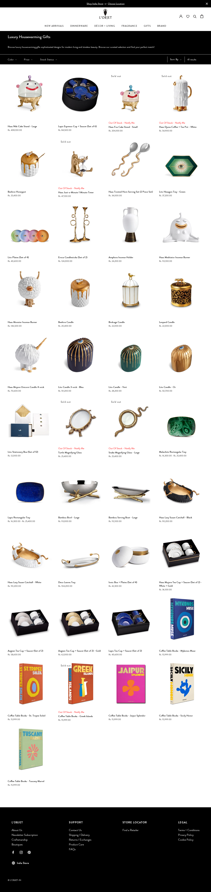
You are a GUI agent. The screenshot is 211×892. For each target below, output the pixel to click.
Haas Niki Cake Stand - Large (22, 126)
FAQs (72, 849)
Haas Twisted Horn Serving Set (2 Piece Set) (131, 191)
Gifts (147, 26)
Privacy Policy (186, 835)
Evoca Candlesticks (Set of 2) (72, 257)
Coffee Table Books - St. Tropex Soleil (26, 715)
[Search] (194, 16)
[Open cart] (201, 16)
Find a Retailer (130, 830)
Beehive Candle (66, 322)
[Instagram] (21, 852)
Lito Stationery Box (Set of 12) (23, 452)
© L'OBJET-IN (14, 880)
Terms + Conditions (188, 830)
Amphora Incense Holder (121, 257)
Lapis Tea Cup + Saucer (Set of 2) (125, 651)
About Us (17, 830)
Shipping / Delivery (79, 835)
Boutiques (17, 844)
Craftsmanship (20, 840)
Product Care (76, 844)
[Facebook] (13, 852)
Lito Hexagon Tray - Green (172, 191)
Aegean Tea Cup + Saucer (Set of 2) (25, 651)
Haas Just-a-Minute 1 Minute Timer (76, 192)
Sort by (174, 59)
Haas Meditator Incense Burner (174, 257)
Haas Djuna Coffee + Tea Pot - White (177, 127)
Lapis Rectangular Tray (19, 517)
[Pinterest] (29, 852)
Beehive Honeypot (17, 191)
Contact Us (75, 830)
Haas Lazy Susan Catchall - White (24, 582)
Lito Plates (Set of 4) (18, 257)
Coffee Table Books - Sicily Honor (176, 715)
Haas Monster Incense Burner (22, 322)
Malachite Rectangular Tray (172, 452)
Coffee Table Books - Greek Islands (75, 716)
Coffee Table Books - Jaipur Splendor (127, 715)
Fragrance (129, 26)
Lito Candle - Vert (118, 387)
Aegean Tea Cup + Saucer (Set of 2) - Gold (79, 651)
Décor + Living (104, 26)
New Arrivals (54, 26)
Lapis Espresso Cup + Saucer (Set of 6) (77, 126)
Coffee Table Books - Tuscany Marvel (26, 781)
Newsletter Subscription (25, 835)
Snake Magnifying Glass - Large (124, 452)
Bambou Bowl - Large (68, 517)
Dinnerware (79, 26)
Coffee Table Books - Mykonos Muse (177, 651)
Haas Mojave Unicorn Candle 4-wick (26, 387)
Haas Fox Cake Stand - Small (123, 127)
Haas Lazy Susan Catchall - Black (175, 517)
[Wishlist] (187, 16)
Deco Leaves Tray (66, 582)
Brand (161, 26)
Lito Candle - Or (167, 387)
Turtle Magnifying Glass (70, 452)
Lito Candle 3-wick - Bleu (71, 387)
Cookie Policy (185, 840)
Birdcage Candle (117, 322)
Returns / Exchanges (80, 840)
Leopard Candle (167, 322)
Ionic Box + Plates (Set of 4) (123, 582)
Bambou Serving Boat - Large (123, 517)
